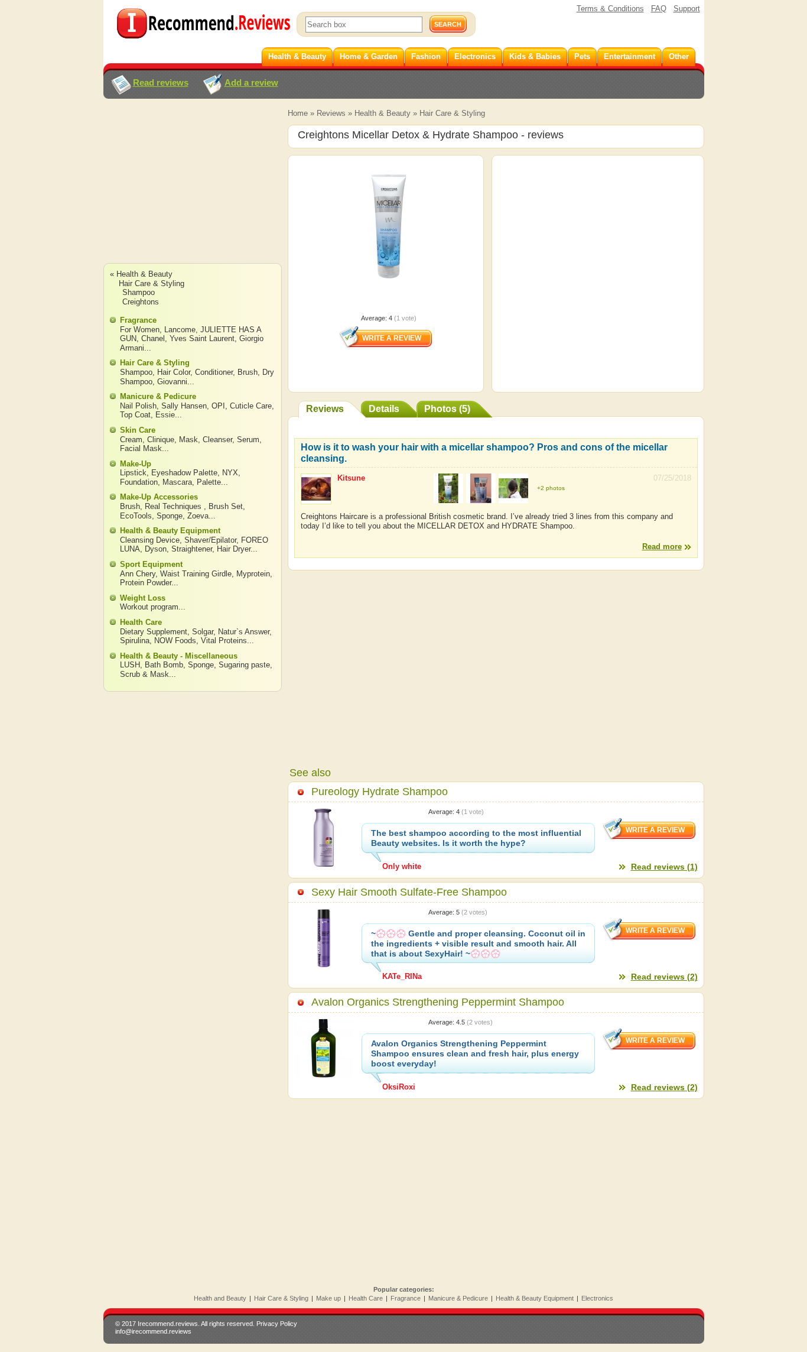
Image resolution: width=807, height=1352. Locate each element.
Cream (131, 439)
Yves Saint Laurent (202, 338)
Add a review (251, 82)
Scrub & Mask (144, 674)
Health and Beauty (220, 1298)
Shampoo (138, 292)
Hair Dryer (233, 548)
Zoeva (198, 515)
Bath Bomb (164, 664)
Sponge (170, 515)
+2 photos (551, 488)
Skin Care (137, 430)
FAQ (658, 8)
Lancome (180, 329)
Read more (662, 546)
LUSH (130, 664)
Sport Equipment (151, 564)
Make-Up (135, 463)
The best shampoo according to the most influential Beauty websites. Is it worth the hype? (476, 838)
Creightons (140, 301)
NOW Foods (175, 640)
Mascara (177, 482)
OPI (218, 405)
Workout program (149, 606)
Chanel (153, 338)
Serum (248, 439)
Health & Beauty (382, 113)
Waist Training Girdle (196, 573)
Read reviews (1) (664, 866)
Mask (188, 439)
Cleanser (217, 439)
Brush (247, 372)
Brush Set (226, 506)
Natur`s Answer (243, 631)
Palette (209, 482)
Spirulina (134, 640)
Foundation (139, 482)
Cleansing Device (150, 540)
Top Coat (135, 414)
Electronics (597, 1298)
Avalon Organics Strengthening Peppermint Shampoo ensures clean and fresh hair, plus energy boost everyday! (475, 1053)
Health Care (141, 622)
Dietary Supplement (153, 631)
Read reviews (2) (664, 976)
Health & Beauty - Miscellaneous (178, 655)
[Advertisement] (192, 192)
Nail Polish (138, 405)
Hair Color (173, 372)
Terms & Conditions (610, 8)
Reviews (331, 113)
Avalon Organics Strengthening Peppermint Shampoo (437, 1002)
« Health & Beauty (141, 274)
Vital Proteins (224, 640)
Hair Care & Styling (452, 113)
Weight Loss (142, 598)
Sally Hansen (184, 405)
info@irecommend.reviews (153, 1331)
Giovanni (172, 381)
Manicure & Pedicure (158, 396)
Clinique (160, 439)
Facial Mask (141, 448)
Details (384, 409)
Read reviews (160, 82)
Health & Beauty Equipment (170, 530)
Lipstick (133, 472)
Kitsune (351, 478)
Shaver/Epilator (210, 540)
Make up (328, 1298)
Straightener (191, 548)
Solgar (202, 631)
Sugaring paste (244, 664)
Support (686, 8)
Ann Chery (137, 573)
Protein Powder (145, 582)
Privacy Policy (276, 1323)
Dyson (156, 548)
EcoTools (136, 515)
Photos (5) (447, 409)
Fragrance (138, 320)
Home (298, 113)
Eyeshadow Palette (184, 472)
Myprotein (253, 573)
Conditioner (214, 372)
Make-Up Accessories (159, 496)
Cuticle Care (251, 405)
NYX (230, 472)
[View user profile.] (316, 498)
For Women (140, 329)
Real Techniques (174, 506)
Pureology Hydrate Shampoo (379, 791)
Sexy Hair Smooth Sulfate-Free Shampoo (409, 892)
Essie (165, 414)
